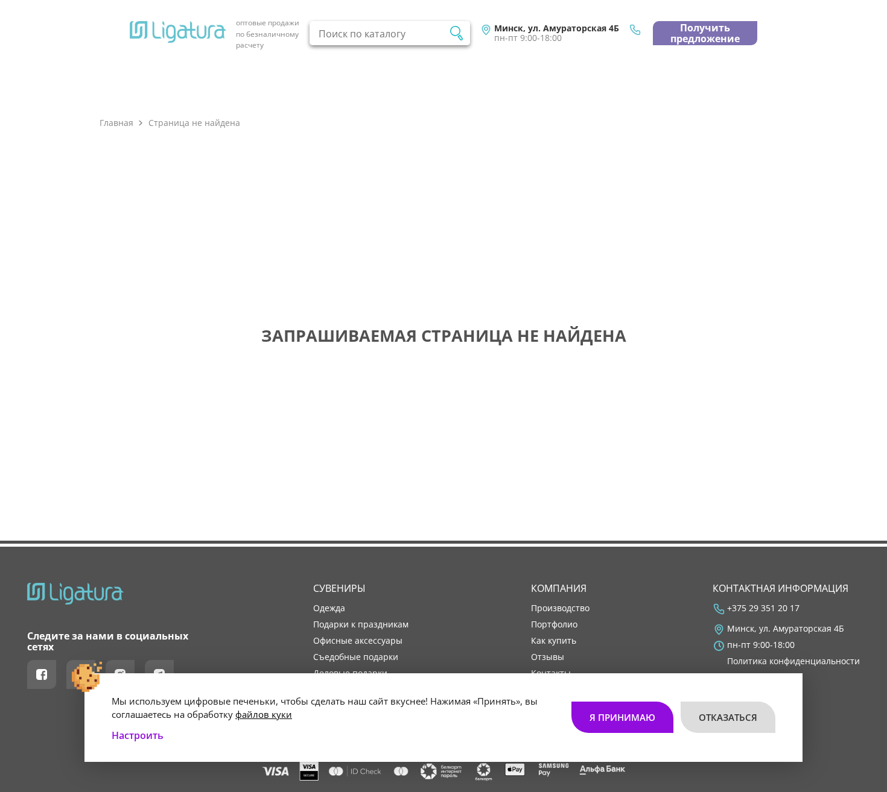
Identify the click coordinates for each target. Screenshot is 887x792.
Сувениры (339, 588)
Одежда (329, 608)
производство (560, 608)
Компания (559, 588)
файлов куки (263, 714)
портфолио (554, 624)
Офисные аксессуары (357, 641)
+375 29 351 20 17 (763, 608)
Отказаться (728, 717)
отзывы (547, 657)
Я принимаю (622, 717)
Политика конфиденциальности (793, 661)
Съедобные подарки (355, 657)
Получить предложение (705, 33)
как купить (553, 641)
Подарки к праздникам (361, 624)
